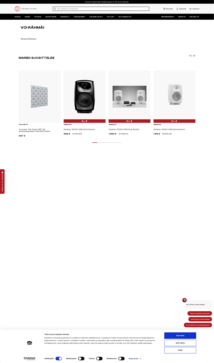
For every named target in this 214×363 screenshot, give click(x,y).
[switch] (81, 358)
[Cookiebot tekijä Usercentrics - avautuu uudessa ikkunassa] (29, 358)
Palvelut (194, 17)
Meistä (181, 17)
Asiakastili (182, 9)
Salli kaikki (180, 335)
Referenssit (167, 17)
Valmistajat (96, 17)
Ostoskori (195, 9)
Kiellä (180, 350)
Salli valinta (180, 343)
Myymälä (169, 9)
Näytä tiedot (133, 359)
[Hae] (55, 8)
